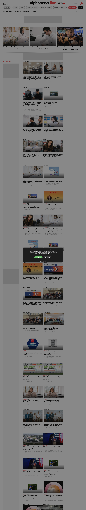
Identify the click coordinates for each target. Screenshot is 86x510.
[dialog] (43, 255)
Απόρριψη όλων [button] (47, 257)
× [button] (61, 248)
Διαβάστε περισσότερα (47, 253)
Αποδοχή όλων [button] (38, 257)
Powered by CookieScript (43, 261)
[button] (43, 255)
